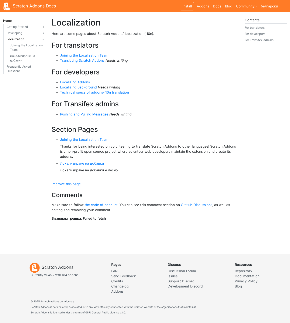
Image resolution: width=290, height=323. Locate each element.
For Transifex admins (259, 40)
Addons (203, 6)
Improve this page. (67, 184)
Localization (15, 39)
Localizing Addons (75, 82)
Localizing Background (78, 87)
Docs (217, 6)
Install (187, 6)
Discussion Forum (182, 271)
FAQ (114, 271)
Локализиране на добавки (22, 58)
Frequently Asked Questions (19, 69)
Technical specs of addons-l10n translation (94, 92)
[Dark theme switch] (285, 4)
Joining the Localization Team (26, 47)
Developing (14, 33)
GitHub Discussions (196, 205)
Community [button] (245, 6)
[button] (43, 27)
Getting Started (17, 26)
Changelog (120, 286)
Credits (117, 281)
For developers (255, 34)
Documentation (247, 276)
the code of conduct (101, 205)
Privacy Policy (246, 281)
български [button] (269, 6)
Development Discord (185, 286)
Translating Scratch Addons (82, 60)
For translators (255, 27)
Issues (172, 276)
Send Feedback (123, 276)
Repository (243, 271)
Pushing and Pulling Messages (84, 114)
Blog (228, 6)
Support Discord (181, 281)
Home (7, 20)
